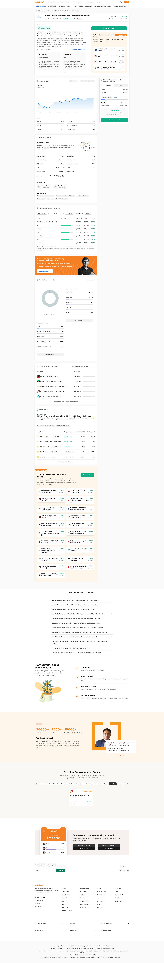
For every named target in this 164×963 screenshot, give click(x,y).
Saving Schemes (84, 904)
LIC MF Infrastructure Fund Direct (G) (50, 441)
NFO (63, 904)
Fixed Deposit (66, 894)
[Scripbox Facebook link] (124, 870)
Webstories (118, 901)
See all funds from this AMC (65, 462)
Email (38, 903)
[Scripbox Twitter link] (120, 870)
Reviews (99, 907)
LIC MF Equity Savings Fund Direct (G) (50, 446)
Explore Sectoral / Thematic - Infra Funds (65, 401)
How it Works (101, 894)
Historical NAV (52, 6)
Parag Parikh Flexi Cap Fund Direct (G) (51, 381)
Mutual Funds (41, 10)
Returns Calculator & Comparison (82, 6)
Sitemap (108, 946)
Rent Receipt (118, 898)
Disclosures (64, 946)
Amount (103, 89)
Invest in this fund (109, 28)
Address (39, 906)
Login (126, 2)
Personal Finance (84, 901)
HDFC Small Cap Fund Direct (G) (49, 376)
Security (82, 946)
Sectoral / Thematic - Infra (55, 18)
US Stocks (65, 898)
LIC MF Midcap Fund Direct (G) (48, 452)
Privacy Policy (55, 946)
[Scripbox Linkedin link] (127, 870)
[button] (53, 2)
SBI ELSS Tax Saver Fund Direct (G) (50, 396)
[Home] (35, 10)
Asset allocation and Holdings (102, 6)
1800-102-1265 (41, 897)
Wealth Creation (84, 907)
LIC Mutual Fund (51, 10)
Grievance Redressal (99, 946)
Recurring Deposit (67, 910)
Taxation (82, 894)
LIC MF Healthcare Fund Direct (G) (49, 436)
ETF (63, 901)
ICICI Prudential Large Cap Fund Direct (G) (52, 391)
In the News (100, 901)
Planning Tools (119, 894)
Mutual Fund (65, 891)
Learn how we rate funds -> (79, 49)
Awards (99, 898)
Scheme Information (64, 6)
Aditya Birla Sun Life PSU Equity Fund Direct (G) (53, 386)
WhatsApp (40, 900)
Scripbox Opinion (41, 6)
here (118, 957)
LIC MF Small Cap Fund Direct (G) (49, 457)
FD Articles (83, 898)
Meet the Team (101, 891)
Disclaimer (89, 946)
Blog (116, 891)
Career (99, 904)
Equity (45, 18)
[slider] (106, 100)
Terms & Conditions (74, 946)
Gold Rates (65, 907)
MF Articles (83, 891)
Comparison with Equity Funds (122, 6)
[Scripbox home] (39, 2)
